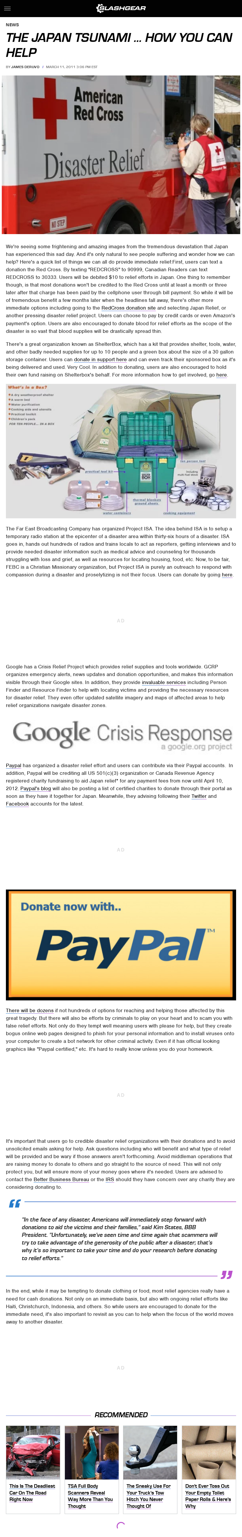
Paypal (13, 765)
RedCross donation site (129, 308)
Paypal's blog (35, 788)
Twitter (199, 796)
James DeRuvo (25, 67)
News (12, 25)
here (221, 374)
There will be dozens (30, 1010)
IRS (110, 1179)
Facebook (17, 803)
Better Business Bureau (61, 1179)
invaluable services (164, 682)
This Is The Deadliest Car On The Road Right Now (32, 1492)
